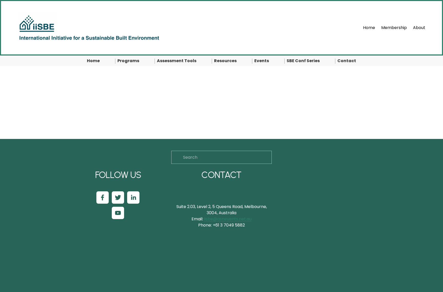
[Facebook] (102, 197)
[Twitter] (118, 197)
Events (261, 61)
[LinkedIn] (133, 197)
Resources (225, 61)
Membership (394, 28)
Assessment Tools (176, 61)
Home (369, 28)
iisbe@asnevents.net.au (227, 219)
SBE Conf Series (303, 61)
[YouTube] (118, 213)
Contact (346, 61)
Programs (128, 61)
